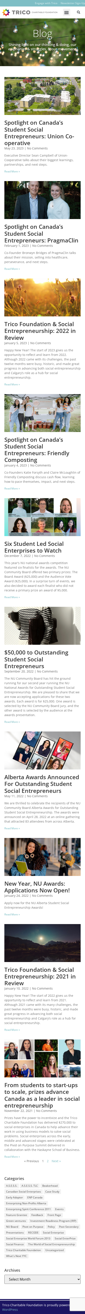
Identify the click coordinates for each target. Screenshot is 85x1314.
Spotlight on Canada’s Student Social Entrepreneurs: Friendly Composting (36, 450)
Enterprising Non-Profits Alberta (26, 1203)
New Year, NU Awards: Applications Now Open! (37, 887)
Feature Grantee (16, 1215)
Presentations (15, 1232)
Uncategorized (54, 1250)
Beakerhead (50, 1186)
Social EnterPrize (65, 1238)
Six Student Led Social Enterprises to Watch (34, 547)
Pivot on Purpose (32, 1227)
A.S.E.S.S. (11, 1186)
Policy (51, 1227)
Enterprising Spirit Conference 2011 (28, 1209)
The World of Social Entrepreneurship (51, 1244)
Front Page (54, 1215)
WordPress (10, 1309)
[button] (66, 12)
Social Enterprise (53, 1232)
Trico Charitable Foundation (23, 1250)
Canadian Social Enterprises (23, 1191)
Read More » (12, 171)
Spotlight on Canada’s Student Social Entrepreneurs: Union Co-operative (39, 133)
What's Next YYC (16, 1256)
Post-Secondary (68, 1227)
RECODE (33, 1232)
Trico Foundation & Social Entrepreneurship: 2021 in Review (40, 976)
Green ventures (16, 1221)
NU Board (12, 1227)
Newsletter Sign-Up (73, 3)
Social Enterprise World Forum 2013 (28, 1238)
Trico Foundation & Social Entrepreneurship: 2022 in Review (40, 330)
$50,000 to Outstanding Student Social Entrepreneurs (36, 659)
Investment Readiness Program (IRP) (53, 1221)
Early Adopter (14, 1197)
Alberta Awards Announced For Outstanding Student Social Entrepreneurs (41, 783)
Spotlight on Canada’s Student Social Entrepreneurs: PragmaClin (41, 233)
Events (59, 1209)
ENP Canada (34, 1197)
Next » (56, 1161)
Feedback (37, 1215)
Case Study (52, 1191)
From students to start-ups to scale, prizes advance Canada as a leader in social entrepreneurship (42, 1095)
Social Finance (15, 1244)
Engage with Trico (46, 3)
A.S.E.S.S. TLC (30, 1186)
